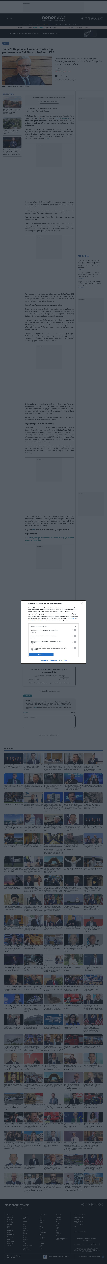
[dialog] (53, 632)
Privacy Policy (63, 660)
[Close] (82, 603)
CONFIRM (41, 654)
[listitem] (53, 626)
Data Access (53, 660)
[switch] (74, 630)
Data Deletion (44, 660)
